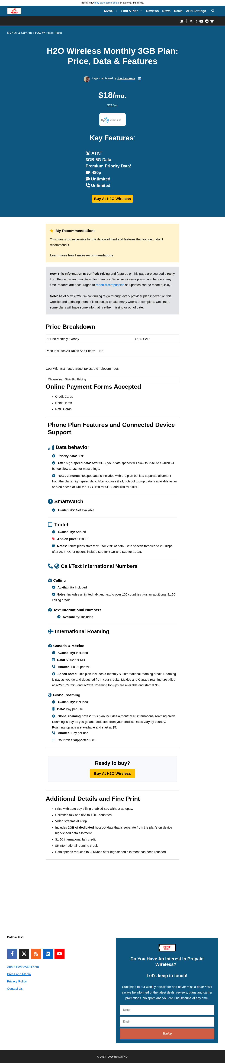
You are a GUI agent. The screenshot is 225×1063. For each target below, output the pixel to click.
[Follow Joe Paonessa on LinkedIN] (139, 79)
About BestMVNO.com (23, 967)
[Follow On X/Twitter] (24, 954)
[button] (213, 11)
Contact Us (15, 988)
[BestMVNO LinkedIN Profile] (181, 21)
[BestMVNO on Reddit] (207, 21)
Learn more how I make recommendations (81, 255)
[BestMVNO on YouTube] (201, 21)
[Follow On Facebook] (12, 954)
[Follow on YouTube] (59, 954)
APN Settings (196, 11)
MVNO (109, 11)
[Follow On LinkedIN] (48, 954)
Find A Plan (129, 11)
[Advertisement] (112, 888)
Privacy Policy (17, 981)
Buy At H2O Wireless (112, 199)
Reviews (152, 11)
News (166, 11)
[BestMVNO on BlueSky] (212, 21)
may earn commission (106, 2)
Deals (178, 11)
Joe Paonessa (126, 78)
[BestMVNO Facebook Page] (186, 21)
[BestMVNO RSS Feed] (196, 21)
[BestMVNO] (14, 11)
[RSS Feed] (36, 954)
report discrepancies (110, 285)
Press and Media (19, 974)
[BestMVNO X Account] (191, 21)
